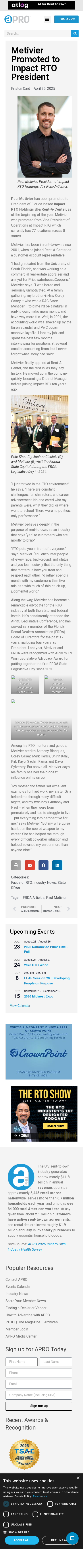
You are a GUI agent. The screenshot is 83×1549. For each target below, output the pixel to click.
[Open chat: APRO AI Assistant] (72, 1538)
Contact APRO (16, 1279)
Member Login (17, 1329)
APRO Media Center (21, 1336)
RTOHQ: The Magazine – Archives (32, 1322)
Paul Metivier (56, 898)
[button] (47, 19)
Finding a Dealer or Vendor (26, 1308)
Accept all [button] (22, 1540)
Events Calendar (18, 1287)
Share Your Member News (26, 1301)
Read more (40, 1496)
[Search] (75, 33)
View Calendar (20, 1005)
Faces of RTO (21, 882)
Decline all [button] (60, 1540)
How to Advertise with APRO (28, 1315)
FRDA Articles (33, 898)
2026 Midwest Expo (38, 996)
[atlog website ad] (41, 5)
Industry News (44, 882)
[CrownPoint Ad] (39, 1051)
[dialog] (41, 1511)
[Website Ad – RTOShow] (44, 1113)
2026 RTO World (36, 965)
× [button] (78, 1478)
